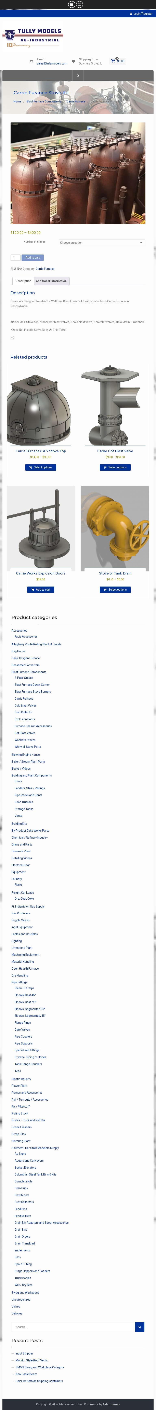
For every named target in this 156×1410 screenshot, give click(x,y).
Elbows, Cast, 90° (25, 1002)
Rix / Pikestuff (21, 1106)
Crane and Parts (22, 844)
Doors (18, 781)
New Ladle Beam (26, 1374)
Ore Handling (20, 975)
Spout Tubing (23, 1264)
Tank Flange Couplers (28, 1064)
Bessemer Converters (26, 665)
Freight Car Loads (23, 892)
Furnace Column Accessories (33, 726)
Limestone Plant (22, 947)
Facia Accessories (26, 636)
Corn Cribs (21, 1188)
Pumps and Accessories (27, 1092)
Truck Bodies (23, 1278)
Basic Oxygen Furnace (26, 658)
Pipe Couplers (23, 1036)
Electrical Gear (21, 865)
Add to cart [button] (43, 589)
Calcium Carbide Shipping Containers (39, 1381)
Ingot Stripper (24, 1353)
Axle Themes (111, 1404)
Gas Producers (21, 913)
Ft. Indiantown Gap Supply (28, 906)
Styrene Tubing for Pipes (30, 1057)
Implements (22, 1250)
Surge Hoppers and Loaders (32, 1271)
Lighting (17, 941)
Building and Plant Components (32, 775)
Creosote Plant (21, 851)
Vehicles (17, 1313)
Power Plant (19, 1085)
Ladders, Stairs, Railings (30, 788)
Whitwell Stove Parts (28, 746)
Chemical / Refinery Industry (30, 837)
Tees (18, 1071)
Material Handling (23, 961)
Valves (16, 1306)
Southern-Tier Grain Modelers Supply (35, 1148)
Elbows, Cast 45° (25, 995)
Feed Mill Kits (23, 1216)
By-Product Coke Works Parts (30, 830)
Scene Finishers (22, 1127)
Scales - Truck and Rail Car (28, 1120)
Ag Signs (20, 1153)
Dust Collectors (24, 1202)
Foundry (17, 879)
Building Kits (19, 823)
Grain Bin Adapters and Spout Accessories (42, 1222)
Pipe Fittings (19, 982)
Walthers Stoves (25, 740)
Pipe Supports (24, 1043)
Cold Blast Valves (26, 705)
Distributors (22, 1195)
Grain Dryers (22, 1236)
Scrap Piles (19, 1134)
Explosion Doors (25, 719)
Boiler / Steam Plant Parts (28, 761)
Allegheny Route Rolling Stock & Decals (36, 644)
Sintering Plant (21, 1141)
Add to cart (33, 257)
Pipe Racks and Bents (28, 795)
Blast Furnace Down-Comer (32, 684)
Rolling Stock (20, 1113)
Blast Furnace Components (44, 101)
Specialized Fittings (27, 1050)
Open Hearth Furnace (25, 968)
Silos (18, 1257)
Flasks (19, 884)
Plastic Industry (21, 1079)
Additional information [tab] (51, 281)
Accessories (19, 630)
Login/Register (143, 13)
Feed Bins (21, 1209)
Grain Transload (25, 1243)
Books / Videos (21, 768)
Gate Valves (22, 1029)
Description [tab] (23, 281)
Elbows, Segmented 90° (30, 1009)
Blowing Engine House (26, 754)
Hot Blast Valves (25, 733)
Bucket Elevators (25, 1167)
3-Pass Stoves (24, 677)
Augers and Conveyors (29, 1160)
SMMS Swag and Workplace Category (40, 1367)
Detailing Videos (22, 858)
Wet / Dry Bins (23, 1285)
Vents (18, 815)
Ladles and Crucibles (25, 934)
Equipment (19, 872)
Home (17, 101)
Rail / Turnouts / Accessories (30, 1099)
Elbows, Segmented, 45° (30, 1015)
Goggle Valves (21, 920)
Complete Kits (23, 1181)
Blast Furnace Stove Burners (33, 691)
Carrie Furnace (76, 101)
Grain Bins (21, 1229)
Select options (43, 467)
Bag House (18, 651)
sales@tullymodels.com (52, 63)
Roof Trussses (24, 802)
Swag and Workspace (25, 1292)
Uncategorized (21, 1299)
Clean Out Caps (24, 988)
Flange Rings (23, 1022)
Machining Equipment (25, 954)
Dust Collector (23, 712)
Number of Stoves (35, 241)
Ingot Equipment (22, 927)
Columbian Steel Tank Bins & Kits (35, 1174)
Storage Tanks (24, 809)
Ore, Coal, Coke (24, 898)
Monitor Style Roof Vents (32, 1360)
